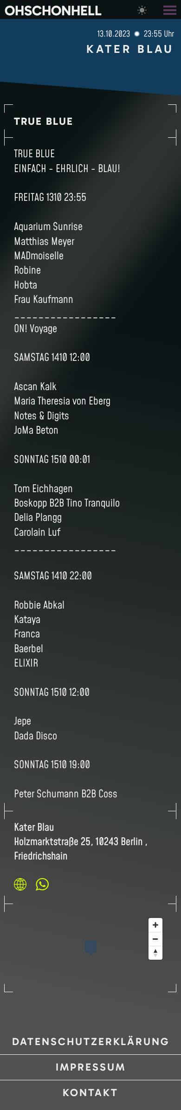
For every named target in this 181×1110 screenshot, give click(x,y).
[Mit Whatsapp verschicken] (42, 884)
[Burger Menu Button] (171, 9)
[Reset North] (155, 953)
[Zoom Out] (155, 939)
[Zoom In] (155, 925)
